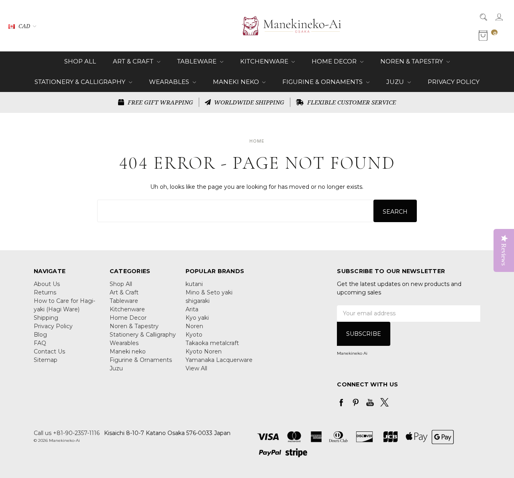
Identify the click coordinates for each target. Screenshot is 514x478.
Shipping (46, 317)
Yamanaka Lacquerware (219, 360)
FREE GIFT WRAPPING (159, 102)
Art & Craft (134, 61)
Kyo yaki (197, 317)
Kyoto (194, 334)
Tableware (197, 61)
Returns (45, 292)
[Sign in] (499, 17)
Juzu (396, 82)
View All (196, 368)
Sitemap (45, 360)
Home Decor (335, 61)
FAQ (40, 343)
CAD (24, 26)
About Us (47, 284)
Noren (194, 326)
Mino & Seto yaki (209, 292)
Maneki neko (237, 82)
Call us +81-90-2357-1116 (67, 433)
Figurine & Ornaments (323, 82)
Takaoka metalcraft (212, 343)
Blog (40, 334)
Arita (192, 309)
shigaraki (198, 300)
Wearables (170, 82)
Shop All (80, 61)
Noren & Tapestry (412, 61)
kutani (194, 284)
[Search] (483, 17)
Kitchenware (265, 61)
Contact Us (49, 351)
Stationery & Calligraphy (81, 82)
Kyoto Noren (204, 351)
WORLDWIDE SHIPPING (248, 102)
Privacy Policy (453, 82)
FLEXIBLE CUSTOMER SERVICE (351, 102)
